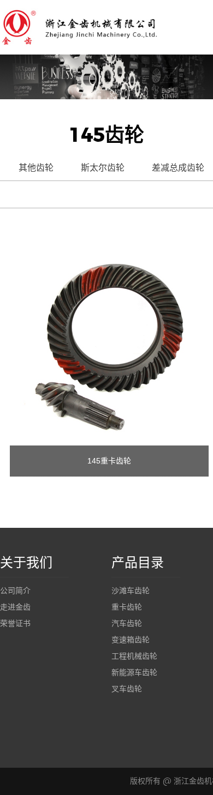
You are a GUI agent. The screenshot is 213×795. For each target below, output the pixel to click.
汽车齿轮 (126, 623)
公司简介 (15, 591)
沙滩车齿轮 (130, 591)
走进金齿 (15, 607)
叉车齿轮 (126, 689)
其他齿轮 (36, 168)
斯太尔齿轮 (103, 168)
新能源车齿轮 (134, 672)
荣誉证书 (15, 623)
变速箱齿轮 (130, 640)
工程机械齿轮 (134, 656)
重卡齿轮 (126, 607)
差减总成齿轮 (178, 168)
